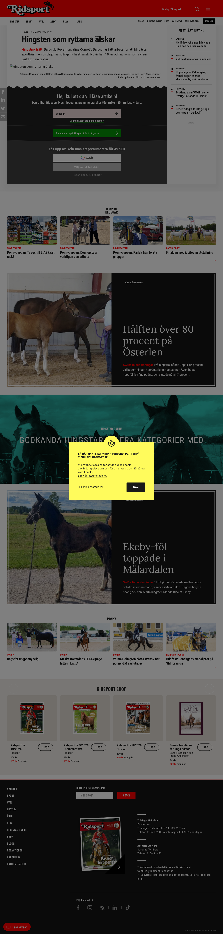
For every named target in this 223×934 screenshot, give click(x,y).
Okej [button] (135, 487)
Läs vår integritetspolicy (92, 475)
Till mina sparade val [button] (91, 487)
